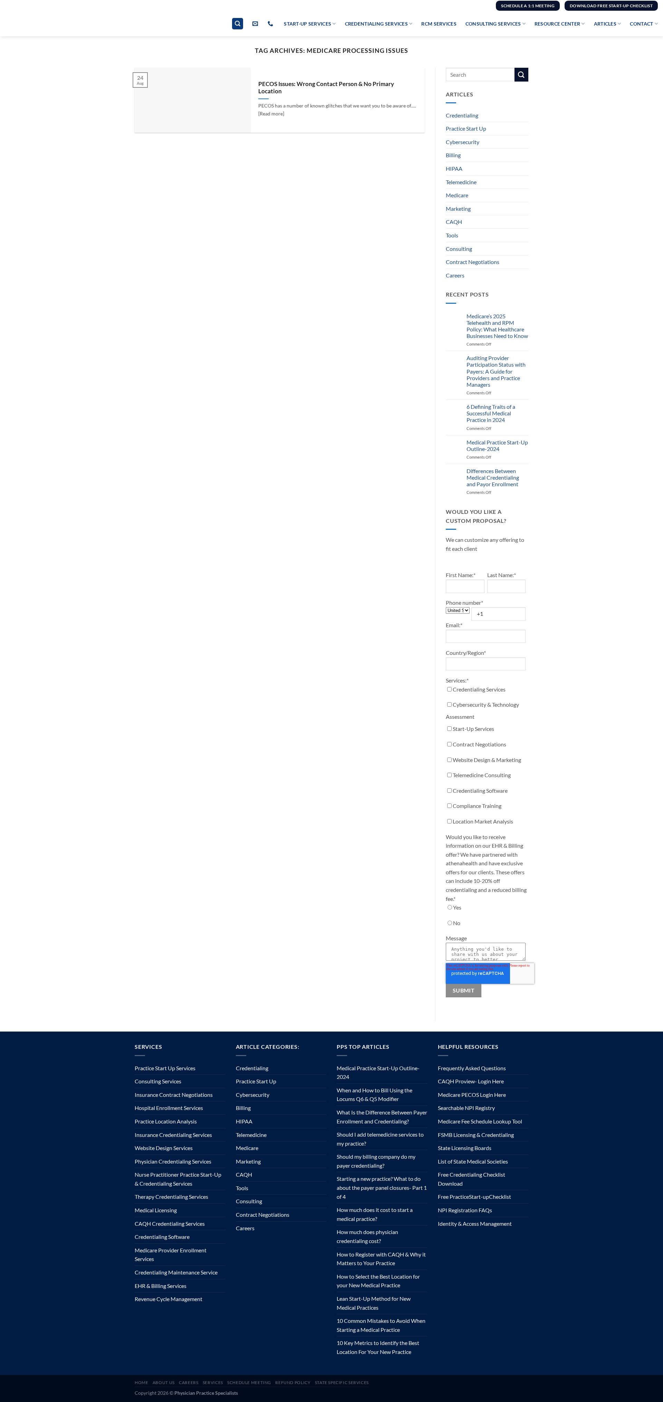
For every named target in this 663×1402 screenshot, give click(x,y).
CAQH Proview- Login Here (471, 1081)
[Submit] (521, 74)
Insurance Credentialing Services (173, 1134)
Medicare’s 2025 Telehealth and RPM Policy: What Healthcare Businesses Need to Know (497, 326)
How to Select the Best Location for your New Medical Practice (378, 1281)
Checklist (500, 1196)
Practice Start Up (466, 128)
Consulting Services (493, 24)
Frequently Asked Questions (472, 1068)
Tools (452, 235)
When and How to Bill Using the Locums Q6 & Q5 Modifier (374, 1094)
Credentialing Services (376, 24)
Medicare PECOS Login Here (472, 1094)
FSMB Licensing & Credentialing (476, 1134)
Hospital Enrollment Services (169, 1107)
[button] (237, 23)
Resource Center (557, 24)
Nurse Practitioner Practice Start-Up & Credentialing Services (178, 1179)
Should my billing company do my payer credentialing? (376, 1161)
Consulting (459, 248)
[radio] (486, 909)
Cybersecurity (462, 142)
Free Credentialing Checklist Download (471, 1179)
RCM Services (438, 24)
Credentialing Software (162, 1236)
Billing (453, 155)
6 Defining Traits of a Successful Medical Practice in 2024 (491, 413)
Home (141, 1382)
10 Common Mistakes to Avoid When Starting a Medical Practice (381, 1325)
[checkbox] (486, 757)
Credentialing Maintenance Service (176, 1272)
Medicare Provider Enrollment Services (170, 1254)
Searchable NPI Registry (466, 1107)
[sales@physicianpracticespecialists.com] (256, 23)
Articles (605, 24)
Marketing (458, 208)
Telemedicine (461, 182)
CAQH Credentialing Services (170, 1223)
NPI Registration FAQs (465, 1210)
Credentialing (462, 115)
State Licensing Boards (464, 1148)
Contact (641, 24)
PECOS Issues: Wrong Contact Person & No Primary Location (326, 88)
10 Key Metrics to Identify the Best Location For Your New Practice (378, 1347)
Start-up (479, 1196)
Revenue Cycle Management (168, 1299)
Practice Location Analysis (166, 1121)
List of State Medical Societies (473, 1161)
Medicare (457, 195)
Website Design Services (164, 1148)
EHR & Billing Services (160, 1285)
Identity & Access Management (475, 1223)
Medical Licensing (156, 1210)
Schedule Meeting (249, 1382)
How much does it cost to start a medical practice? (375, 1214)
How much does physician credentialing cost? (367, 1236)
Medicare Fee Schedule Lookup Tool (480, 1121)
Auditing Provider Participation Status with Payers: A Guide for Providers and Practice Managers (496, 371)
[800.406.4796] (271, 23)
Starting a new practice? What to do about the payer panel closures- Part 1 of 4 (382, 1187)
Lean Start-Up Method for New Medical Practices (374, 1303)
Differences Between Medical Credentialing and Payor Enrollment (493, 477)
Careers (455, 275)
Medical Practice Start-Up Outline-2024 (497, 445)
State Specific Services (342, 1382)
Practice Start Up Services (165, 1068)
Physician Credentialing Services (173, 1161)
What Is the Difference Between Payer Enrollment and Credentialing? (382, 1117)
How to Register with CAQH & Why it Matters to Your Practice (381, 1259)
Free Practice (453, 1196)
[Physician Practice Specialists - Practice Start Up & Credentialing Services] (43, 24)
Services (213, 1382)
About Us (164, 1382)
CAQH (454, 221)
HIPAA (454, 168)
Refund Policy (292, 1382)
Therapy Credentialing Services (171, 1196)
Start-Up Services (307, 24)
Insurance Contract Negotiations (174, 1094)
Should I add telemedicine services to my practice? (380, 1139)
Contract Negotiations (472, 261)
